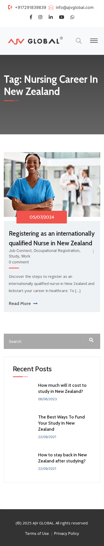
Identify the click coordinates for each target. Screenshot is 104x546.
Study (14, 256)
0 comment (19, 262)
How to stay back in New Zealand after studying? (62, 458)
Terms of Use (37, 533)
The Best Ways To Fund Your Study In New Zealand (61, 423)
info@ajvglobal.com (75, 7)
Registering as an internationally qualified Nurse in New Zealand (52, 238)
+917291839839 (30, 7)
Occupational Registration (57, 250)
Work (25, 256)
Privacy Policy (66, 533)
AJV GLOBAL (43, 522)
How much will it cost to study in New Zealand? (62, 388)
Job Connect (20, 250)
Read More (20, 303)
